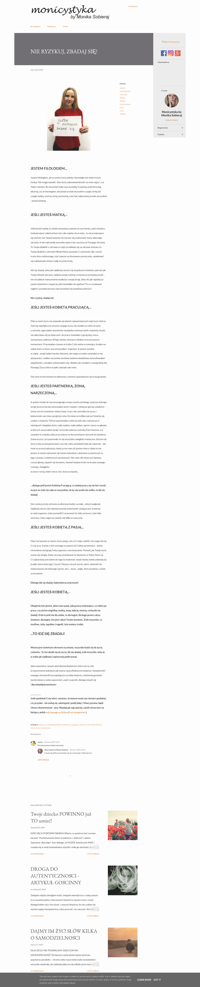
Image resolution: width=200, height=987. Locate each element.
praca (122, 111)
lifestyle (122, 101)
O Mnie (65, 26)
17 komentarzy (37, 916)
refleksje (123, 114)
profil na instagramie (75, 712)
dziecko (122, 88)
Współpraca (51, 26)
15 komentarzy (37, 971)
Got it (157, 979)
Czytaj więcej (93, 854)
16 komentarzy (37, 854)
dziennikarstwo (125, 91)
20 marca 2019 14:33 (77, 750)
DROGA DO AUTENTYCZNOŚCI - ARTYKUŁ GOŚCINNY (56, 876)
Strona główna (35, 26)
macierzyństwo (125, 104)
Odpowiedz (43, 760)
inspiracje (123, 94)
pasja (121, 107)
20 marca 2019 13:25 (52, 742)
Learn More (144, 979)
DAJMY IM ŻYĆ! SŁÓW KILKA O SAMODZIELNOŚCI (64, 934)
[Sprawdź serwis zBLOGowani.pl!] (170, 41)
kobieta (122, 98)
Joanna (40, 742)
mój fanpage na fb (54, 712)
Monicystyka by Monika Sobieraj (56, 750)
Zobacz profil (171, 120)
